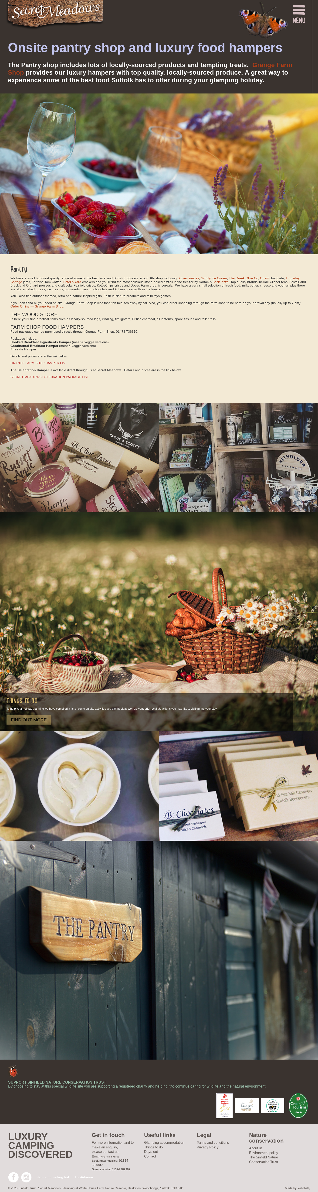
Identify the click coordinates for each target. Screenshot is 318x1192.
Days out (151, 1152)
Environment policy (263, 1153)
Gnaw (264, 278)
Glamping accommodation (164, 1142)
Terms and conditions (213, 1142)
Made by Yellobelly (297, 1188)
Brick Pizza (221, 282)
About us (256, 1148)
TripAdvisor (84, 1177)
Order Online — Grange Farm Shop (36, 306)
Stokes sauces (188, 278)
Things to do (153, 1147)
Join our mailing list (53, 1177)
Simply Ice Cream (214, 278)
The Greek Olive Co (243, 278)
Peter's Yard (72, 282)
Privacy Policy (208, 1147)
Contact (150, 1156)
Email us (98, 1156)
